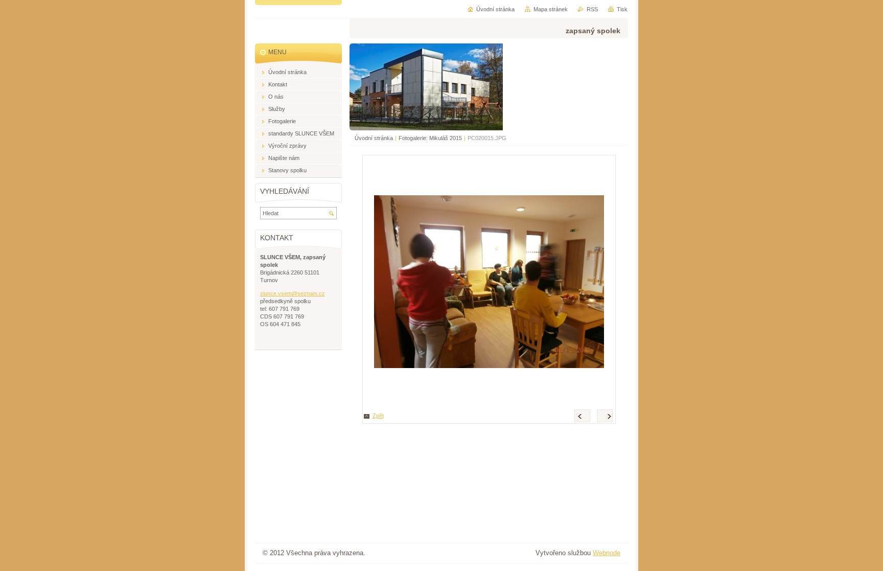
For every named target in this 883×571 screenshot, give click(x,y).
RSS (592, 9)
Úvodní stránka (374, 138)
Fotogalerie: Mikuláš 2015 (430, 138)
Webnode (606, 553)
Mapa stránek (550, 9)
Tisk (622, 9)
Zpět (378, 416)
